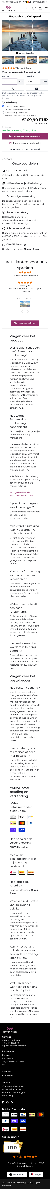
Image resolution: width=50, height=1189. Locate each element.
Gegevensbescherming (13, 1061)
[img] (25, 272)
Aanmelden (7, 1075)
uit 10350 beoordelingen (25, 275)
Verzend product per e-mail (26, 149)
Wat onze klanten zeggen (14, 1092)
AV (3, 1064)
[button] (8, 60)
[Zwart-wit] (37, 89)
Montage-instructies (11, 1089)
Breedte (30, 76)
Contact (6, 1055)
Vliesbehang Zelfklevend (20, 113)
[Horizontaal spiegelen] (13, 89)
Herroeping (7, 1095)
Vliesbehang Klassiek (17, 107)
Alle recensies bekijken (25, 323)
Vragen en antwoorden (12, 1086)
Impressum (7, 1058)
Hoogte (5, 76)
